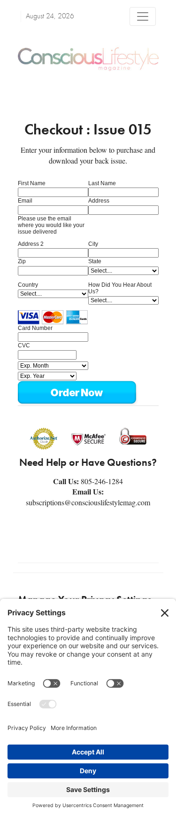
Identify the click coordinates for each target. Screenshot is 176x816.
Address (98, 200)
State (94, 261)
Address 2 (31, 244)
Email (25, 200)
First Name (32, 183)
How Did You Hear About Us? (120, 288)
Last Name (102, 183)
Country (28, 285)
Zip (22, 261)
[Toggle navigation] (143, 16)
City (93, 244)
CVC (24, 345)
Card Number (35, 328)
